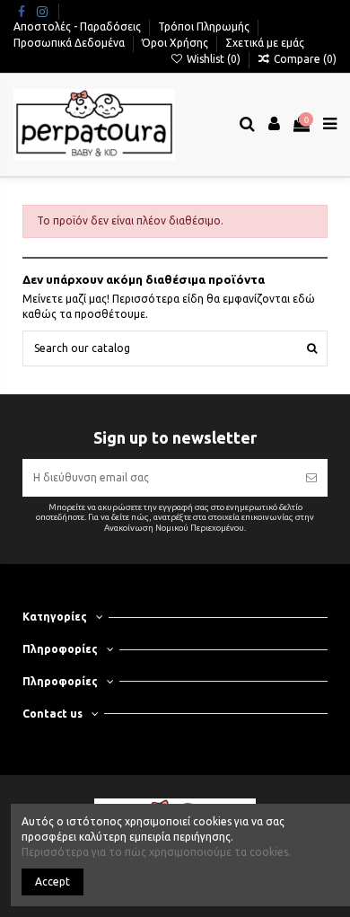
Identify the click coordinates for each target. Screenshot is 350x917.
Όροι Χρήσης (176, 42)
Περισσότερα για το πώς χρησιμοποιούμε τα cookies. (156, 852)
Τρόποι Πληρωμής (205, 26)
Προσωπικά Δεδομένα (70, 42)
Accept (52, 881)
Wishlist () (213, 59)
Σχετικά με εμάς (264, 42)
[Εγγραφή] (311, 478)
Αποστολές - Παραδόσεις (78, 26)
